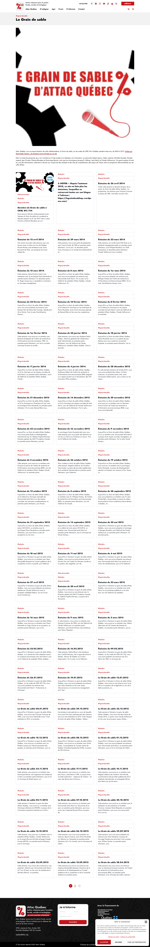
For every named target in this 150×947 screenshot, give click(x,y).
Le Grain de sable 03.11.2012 (33, 799)
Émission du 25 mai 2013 (110, 522)
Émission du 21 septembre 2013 (34, 522)
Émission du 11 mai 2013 (70, 553)
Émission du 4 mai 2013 (110, 553)
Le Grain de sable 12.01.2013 (113, 677)
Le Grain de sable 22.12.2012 (113, 708)
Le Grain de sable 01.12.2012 (113, 737)
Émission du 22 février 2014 (32, 301)
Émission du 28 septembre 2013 (114, 491)
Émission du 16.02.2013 (70, 648)
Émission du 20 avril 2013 (71, 586)
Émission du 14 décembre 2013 (74, 397)
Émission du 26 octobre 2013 (73, 460)
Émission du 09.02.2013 (110, 648)
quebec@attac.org (22, 934)
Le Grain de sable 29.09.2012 (113, 831)
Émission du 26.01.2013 (30, 677)
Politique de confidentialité (127, 937)
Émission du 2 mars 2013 (110, 617)
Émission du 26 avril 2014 (111, 183)
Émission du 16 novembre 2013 (74, 428)
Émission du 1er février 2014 (32, 333)
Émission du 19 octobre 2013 (112, 460)
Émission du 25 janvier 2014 (72, 333)
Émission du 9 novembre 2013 (113, 428)
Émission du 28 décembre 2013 (114, 366)
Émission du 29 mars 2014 (71, 239)
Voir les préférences (136, 942)
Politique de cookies (113, 937)
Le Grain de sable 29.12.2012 (73, 708)
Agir (53, 9)
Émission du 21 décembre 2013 (33, 397)
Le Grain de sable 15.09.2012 (73, 862)
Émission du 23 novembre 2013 (33, 428)
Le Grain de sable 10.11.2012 (113, 768)
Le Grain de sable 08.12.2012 (73, 737)
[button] (146, 922)
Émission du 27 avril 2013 (31, 582)
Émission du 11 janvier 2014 (32, 366)
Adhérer (127, 3)
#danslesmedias (23, 194)
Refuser (118, 942)
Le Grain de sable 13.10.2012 (33, 831)
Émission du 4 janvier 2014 (72, 366)
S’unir (60, 9)
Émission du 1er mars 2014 (111, 270)
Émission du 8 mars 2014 (70, 270)
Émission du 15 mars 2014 (31, 270)
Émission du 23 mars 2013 (111, 582)
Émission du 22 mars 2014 (111, 239)
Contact (81, 9)
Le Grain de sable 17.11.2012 (73, 768)
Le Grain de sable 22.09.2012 (33, 862)
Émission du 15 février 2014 (72, 301)
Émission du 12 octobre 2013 (32, 491)
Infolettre (83, 4)
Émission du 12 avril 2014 (31, 239)
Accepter (104, 942)
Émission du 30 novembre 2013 (114, 397)
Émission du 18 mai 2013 (30, 553)
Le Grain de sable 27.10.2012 (73, 799)
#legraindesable (23, 202)
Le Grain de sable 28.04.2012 (113, 862)
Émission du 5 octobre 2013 (72, 491)
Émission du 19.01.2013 (70, 677)
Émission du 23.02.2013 (30, 648)
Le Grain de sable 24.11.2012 (33, 768)
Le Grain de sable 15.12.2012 (33, 737)
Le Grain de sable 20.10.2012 (113, 799)
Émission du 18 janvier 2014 (112, 333)
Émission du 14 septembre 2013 (74, 522)
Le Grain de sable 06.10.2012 (73, 831)
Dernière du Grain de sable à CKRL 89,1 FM (32, 209)
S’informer (70, 9)
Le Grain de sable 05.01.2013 (33, 708)
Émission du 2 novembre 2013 (33, 460)
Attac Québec (31, 9)
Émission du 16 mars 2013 (31, 617)
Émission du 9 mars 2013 (70, 617)
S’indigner (44, 9)
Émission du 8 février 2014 (112, 301)
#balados (21, 198)
